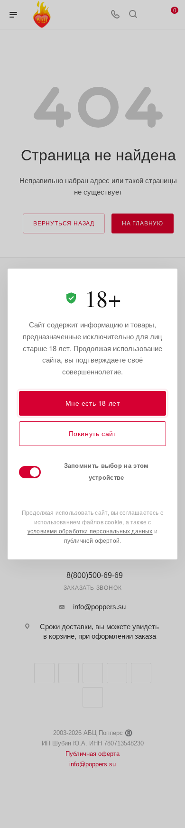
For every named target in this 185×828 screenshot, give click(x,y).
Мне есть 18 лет (92, 403)
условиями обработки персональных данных (90, 531)
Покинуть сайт (93, 433)
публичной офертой (92, 540)
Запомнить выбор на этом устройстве (106, 471)
